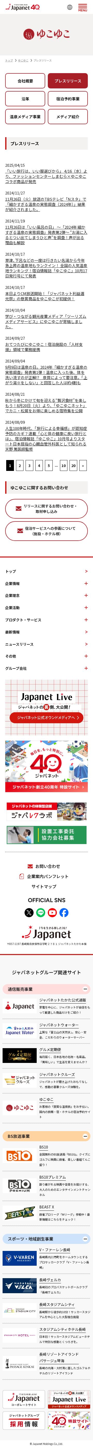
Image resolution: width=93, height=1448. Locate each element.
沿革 (25, 98)
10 (63, 465)
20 (73, 465)
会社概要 (25, 80)
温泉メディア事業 (25, 116)
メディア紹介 (67, 116)
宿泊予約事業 (68, 98)
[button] (82, 6)
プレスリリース (68, 80)
